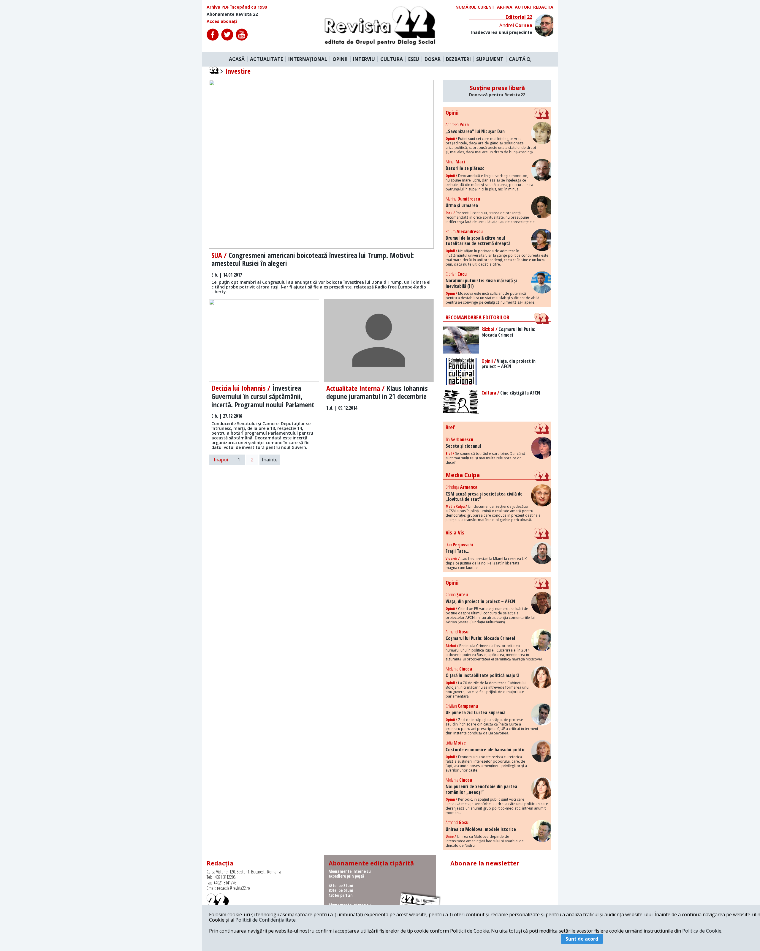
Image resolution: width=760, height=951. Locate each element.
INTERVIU (364, 59)
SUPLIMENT (490, 59)
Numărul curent (475, 7)
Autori (523, 7)
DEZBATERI (458, 59)
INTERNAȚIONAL (307, 59)
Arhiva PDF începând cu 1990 (237, 7)
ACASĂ (237, 59)
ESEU (413, 59)
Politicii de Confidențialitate (265, 920)
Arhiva (504, 7)
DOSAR (433, 59)
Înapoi (221, 459)
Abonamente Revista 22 (232, 14)
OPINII (340, 59)
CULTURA (391, 59)
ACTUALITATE (266, 59)
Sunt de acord (582, 939)
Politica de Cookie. (702, 931)
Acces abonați (222, 21)
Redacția (543, 7)
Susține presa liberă (497, 91)
